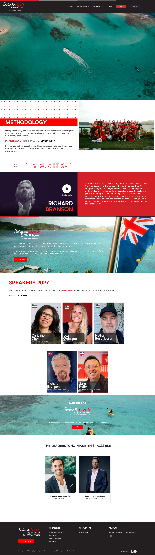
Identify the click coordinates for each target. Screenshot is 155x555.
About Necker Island (55, 532)
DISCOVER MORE (20, 260)
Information (53, 535)
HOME (70, 6)
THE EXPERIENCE (82, 6)
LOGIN (135, 6)
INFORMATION (98, 6)
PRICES (109, 6)
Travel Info (52, 541)
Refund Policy (83, 532)
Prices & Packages (55, 538)
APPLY (121, 6)
